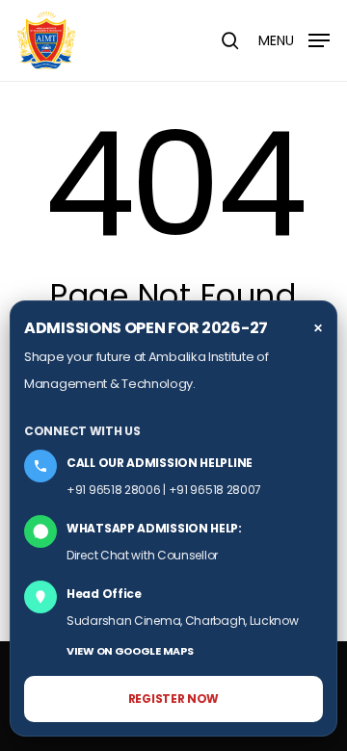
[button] (294, 39)
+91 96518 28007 (215, 489)
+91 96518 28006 (114, 489)
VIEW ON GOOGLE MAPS (130, 651)
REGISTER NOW (173, 698)
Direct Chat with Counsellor (142, 555)
